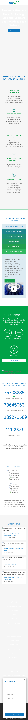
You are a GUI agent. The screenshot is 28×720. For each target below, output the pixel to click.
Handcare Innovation (14, 662)
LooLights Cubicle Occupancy (14, 636)
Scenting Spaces (14, 654)
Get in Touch (14, 30)
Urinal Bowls (14, 618)
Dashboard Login (14, 644)
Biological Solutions (14, 658)
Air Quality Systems (14, 640)
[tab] (14, 226)
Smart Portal (14, 632)
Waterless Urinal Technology (14, 606)
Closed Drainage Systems (14, 666)
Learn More (10, 281)
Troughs (14, 614)
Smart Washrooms (14, 628)
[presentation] (14, 226)
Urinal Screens (14, 610)
